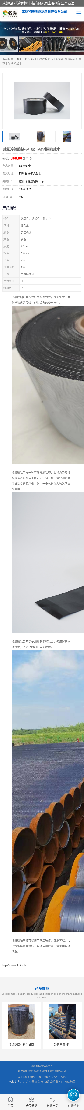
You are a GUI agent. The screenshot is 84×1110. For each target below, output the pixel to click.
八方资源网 (30, 1081)
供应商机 (30, 59)
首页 (19, 59)
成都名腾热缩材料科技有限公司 (34, 1077)
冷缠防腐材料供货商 (21, 1044)
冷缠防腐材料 (62, 1044)
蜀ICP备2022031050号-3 (54, 1071)
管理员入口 (57, 1081)
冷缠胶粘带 (46, 59)
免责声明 (43, 1081)
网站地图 (70, 1081)
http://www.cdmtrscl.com (16, 965)
